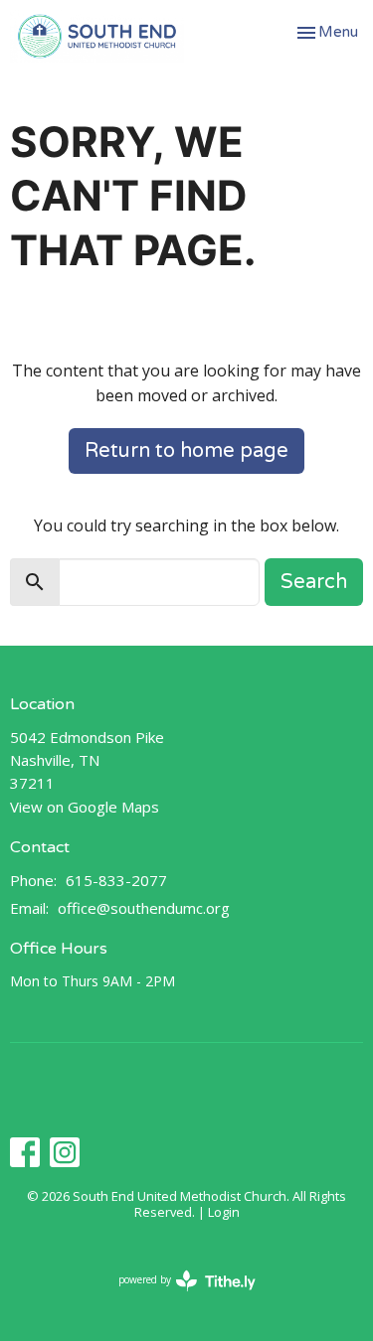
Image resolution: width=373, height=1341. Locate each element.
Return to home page (186, 451)
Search (313, 582)
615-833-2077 (116, 880)
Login (224, 1212)
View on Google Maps (84, 807)
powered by (176, 1296)
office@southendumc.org (144, 908)
